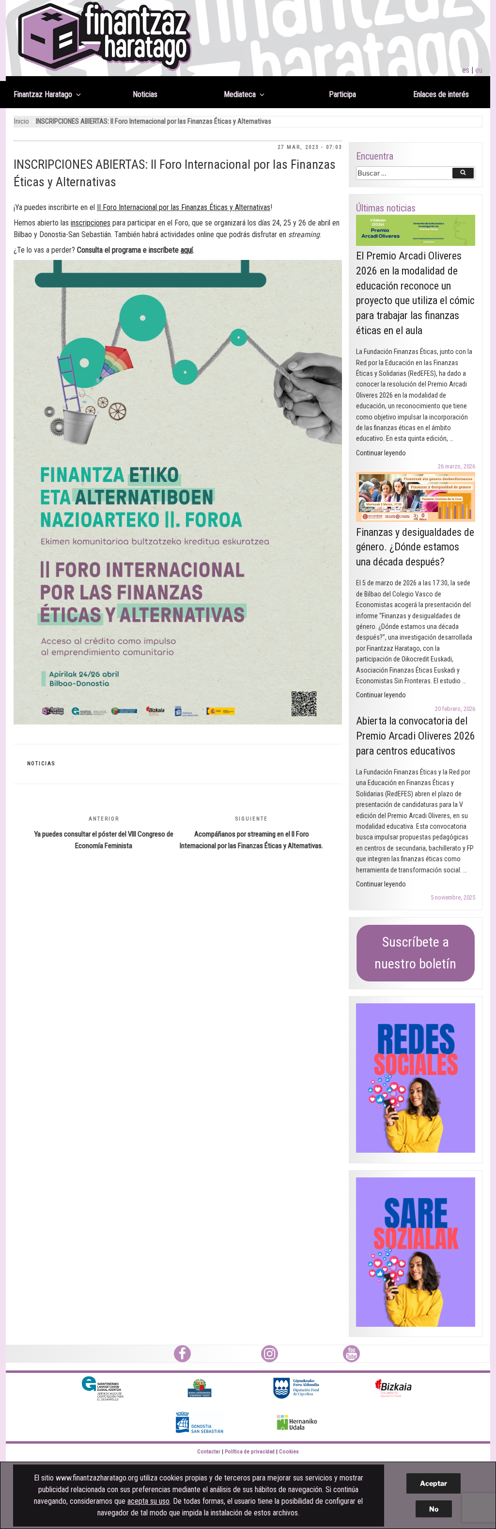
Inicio (21, 121)
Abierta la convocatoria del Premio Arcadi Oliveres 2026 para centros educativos (415, 736)
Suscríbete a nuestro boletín (415, 953)
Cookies (289, 1452)
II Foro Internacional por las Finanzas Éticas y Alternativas (183, 207)
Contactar (208, 1452)
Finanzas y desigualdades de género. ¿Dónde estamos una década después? (415, 547)
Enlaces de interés (441, 94)
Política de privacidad (250, 1452)
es (465, 70)
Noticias (145, 94)
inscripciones (90, 222)
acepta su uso (148, 1501)
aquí (187, 250)
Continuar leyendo (381, 453)
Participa (342, 94)
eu (478, 70)
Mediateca (240, 94)
